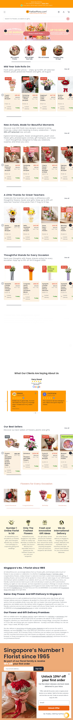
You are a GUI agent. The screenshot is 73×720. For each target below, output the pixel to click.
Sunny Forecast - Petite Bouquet (8, 228)
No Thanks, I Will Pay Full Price (53, 714)
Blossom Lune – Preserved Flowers (64, 456)
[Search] (68, 19)
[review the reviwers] (20, 393)
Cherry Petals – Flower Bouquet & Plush (45, 169)
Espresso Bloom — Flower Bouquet (64, 168)
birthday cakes (58, 574)
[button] (70, 95)
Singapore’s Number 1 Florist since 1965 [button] (34, 653)
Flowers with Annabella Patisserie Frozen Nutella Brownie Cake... (8, 459)
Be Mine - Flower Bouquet (61, 96)
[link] (14, 52)
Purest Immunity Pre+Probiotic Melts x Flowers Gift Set (8, 350)
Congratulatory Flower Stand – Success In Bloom (26, 288)
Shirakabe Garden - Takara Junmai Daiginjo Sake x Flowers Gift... (45, 352)
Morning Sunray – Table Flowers (64, 228)
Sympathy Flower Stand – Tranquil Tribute (8, 287)
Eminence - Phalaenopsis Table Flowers (26, 457)
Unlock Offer (54, 708)
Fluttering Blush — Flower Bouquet (26, 168)
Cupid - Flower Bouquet (7, 96)
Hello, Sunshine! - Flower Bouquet (26, 228)
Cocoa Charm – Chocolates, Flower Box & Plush (64, 350)
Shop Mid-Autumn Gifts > (36, 33)
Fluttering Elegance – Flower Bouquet (26, 97)
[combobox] (36, 19)
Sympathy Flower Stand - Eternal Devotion (45, 287)
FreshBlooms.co (17, 588)
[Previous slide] (5, 31)
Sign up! (38, 669)
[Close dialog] (69, 674)
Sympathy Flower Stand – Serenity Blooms (64, 287)
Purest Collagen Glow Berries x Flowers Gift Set (26, 350)
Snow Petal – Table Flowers (44, 228)
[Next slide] (67, 31)
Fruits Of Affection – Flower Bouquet (45, 456)
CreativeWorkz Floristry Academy (20, 586)
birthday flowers (45, 574)
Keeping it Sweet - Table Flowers (43, 97)
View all (66, 69)
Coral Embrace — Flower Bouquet (8, 168)
